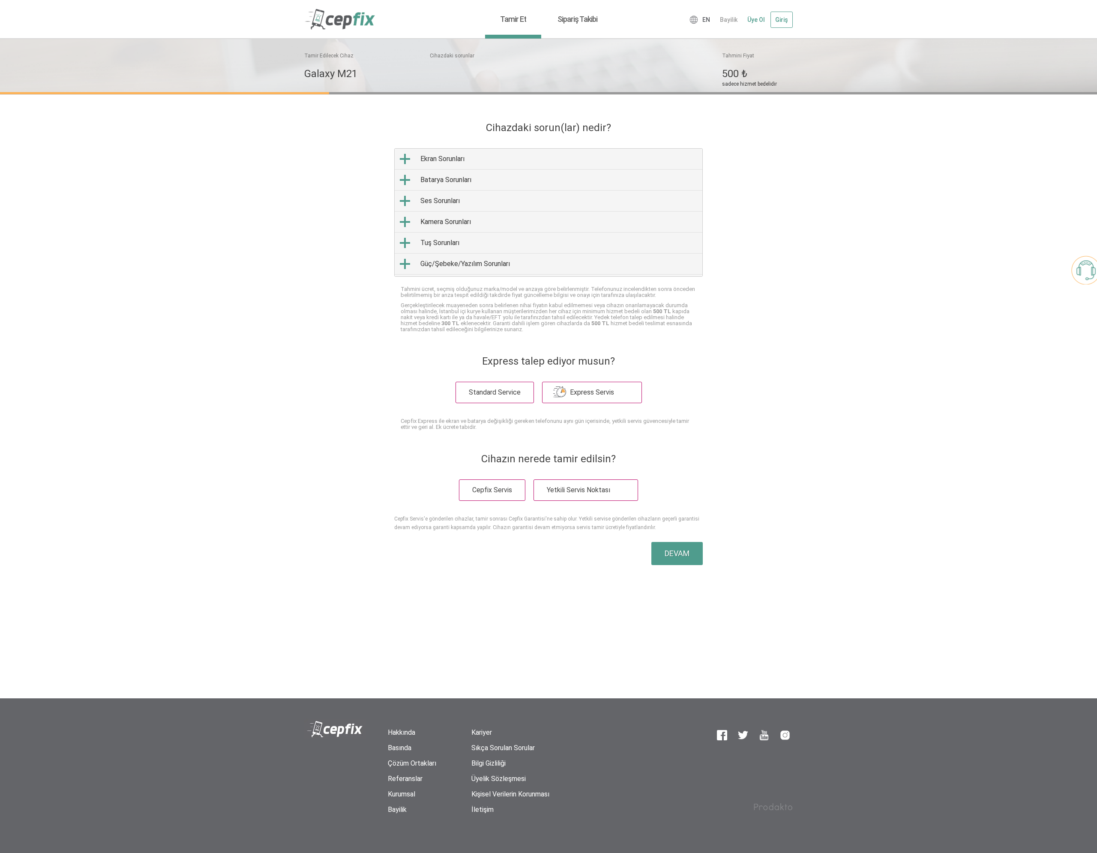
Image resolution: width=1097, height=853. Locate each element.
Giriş (781, 19)
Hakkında (401, 732)
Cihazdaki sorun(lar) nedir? (548, 128)
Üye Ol (756, 19)
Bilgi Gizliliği (488, 763)
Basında (399, 748)
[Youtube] (764, 735)
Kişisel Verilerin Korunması (510, 794)
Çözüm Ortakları (412, 763)
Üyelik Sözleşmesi (498, 779)
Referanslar (405, 779)
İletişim (482, 809)
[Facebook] (722, 735)
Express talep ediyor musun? (548, 361)
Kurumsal (401, 794)
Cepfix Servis (492, 490)
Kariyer (481, 732)
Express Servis (593, 392)
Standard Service (495, 392)
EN (706, 19)
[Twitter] (743, 735)
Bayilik (728, 19)
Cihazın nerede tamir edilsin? (548, 459)
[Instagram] (785, 735)
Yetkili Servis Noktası (579, 490)
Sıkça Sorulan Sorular (503, 748)
